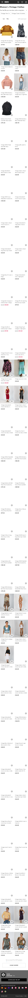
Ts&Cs (25, 996)
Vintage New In (5, 13)
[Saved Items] (22, 2)
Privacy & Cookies (19, 996)
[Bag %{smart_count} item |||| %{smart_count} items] (26, 2)
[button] (2, 988)
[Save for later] (12, 37)
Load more (14, 965)
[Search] (18, 2)
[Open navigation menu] (2, 2)
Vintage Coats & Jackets (18, 13)
